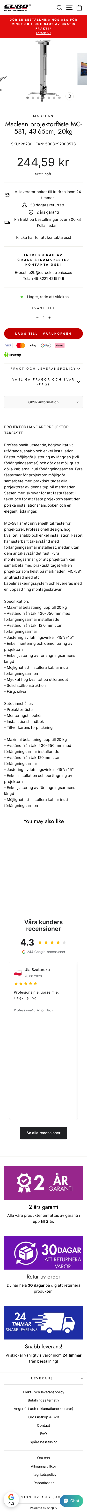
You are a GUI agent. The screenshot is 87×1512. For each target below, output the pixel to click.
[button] (71, 1501)
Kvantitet (43, 308)
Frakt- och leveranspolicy (43, 1392)
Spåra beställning (44, 1442)
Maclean (43, 116)
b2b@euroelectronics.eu (50, 272)
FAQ (43, 1434)
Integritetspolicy (43, 1474)
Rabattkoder (44, 1483)
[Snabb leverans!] (43, 1323)
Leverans (42, 1378)
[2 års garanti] (43, 1183)
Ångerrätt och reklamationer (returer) (43, 1409)
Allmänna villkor (43, 1466)
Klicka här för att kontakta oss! (43, 237)
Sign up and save (42, 1497)
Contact (43, 1425)
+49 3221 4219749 (47, 278)
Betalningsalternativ (43, 1400)
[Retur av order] (43, 1253)
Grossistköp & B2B (43, 1417)
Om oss (43, 1458)
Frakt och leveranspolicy (43, 368)
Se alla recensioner (43, 1133)
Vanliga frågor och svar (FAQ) (43, 382)
